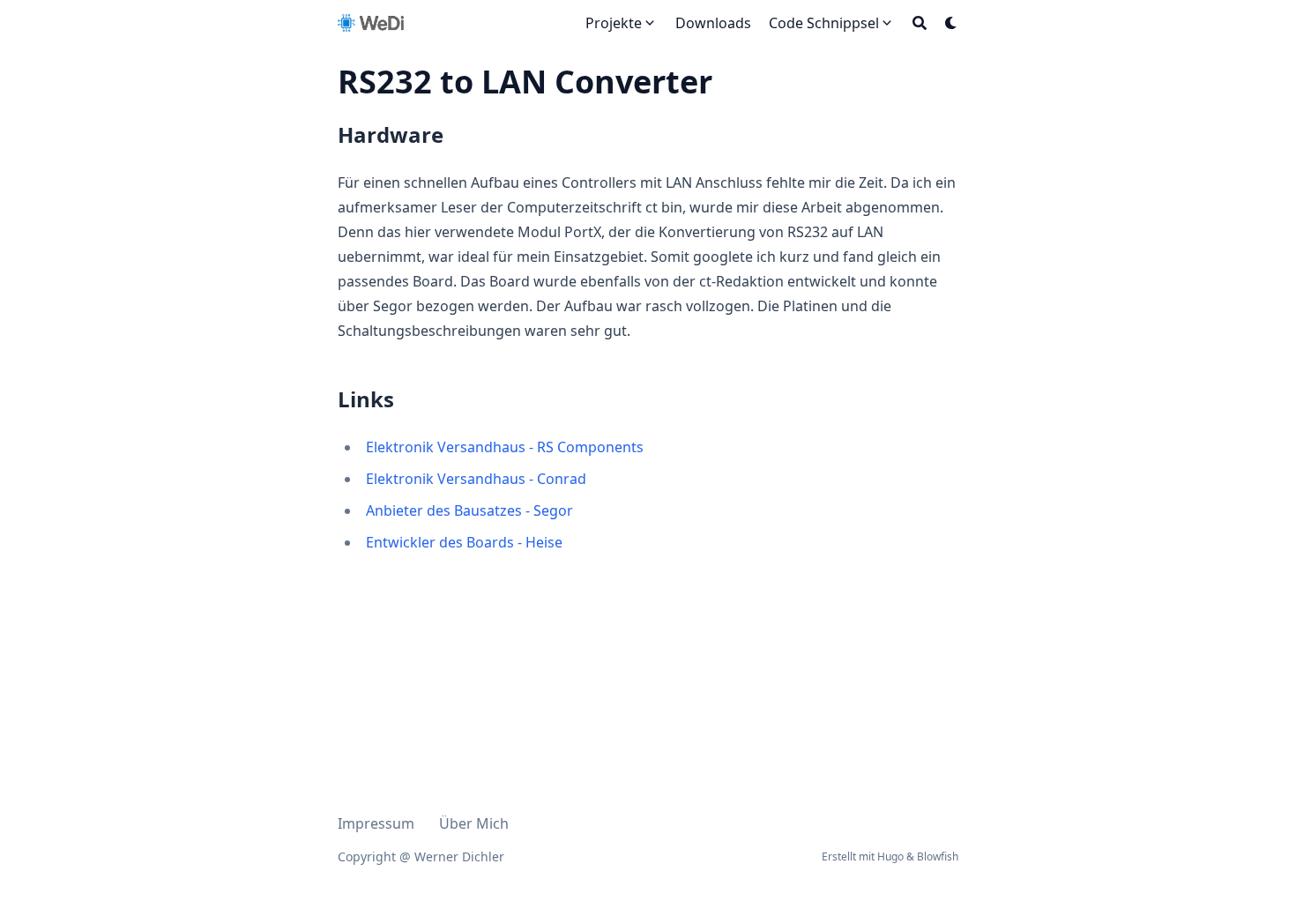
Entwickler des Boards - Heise (464, 542)
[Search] (919, 23)
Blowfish (937, 856)
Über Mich (474, 823)
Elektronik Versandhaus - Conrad (476, 478)
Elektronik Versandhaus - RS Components (505, 447)
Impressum (376, 823)
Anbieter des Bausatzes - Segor (469, 510)
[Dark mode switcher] (951, 23)
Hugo (890, 856)
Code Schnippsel (824, 23)
